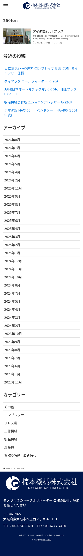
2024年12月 (13, 260)
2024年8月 (12, 285)
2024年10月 (13, 277)
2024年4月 (12, 309)
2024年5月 (12, 301)
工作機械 (10, 431)
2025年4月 (12, 228)
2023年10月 (13, 333)
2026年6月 (12, 155)
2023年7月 (12, 357)
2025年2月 (12, 244)
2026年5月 (12, 163)
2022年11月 (13, 382)
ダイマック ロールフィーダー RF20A (31, 81)
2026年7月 (12, 147)
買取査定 (31, 535)
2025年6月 (12, 220)
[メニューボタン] (6, 6)
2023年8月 (12, 349)
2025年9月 (12, 196)
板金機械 (10, 439)
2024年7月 (12, 293)
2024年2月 (12, 325)
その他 (9, 406)
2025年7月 (12, 212)
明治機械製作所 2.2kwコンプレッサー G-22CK (38, 102)
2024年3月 (12, 317)
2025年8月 (12, 204)
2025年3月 (12, 236)
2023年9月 (12, 341)
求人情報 (48, 535)
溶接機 (9, 447)
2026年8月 (12, 139)
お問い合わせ (59, 535)
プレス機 (10, 422)
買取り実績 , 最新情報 (20, 455)
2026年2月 (12, 180)
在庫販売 (39, 535)
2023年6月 (12, 365)
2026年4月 (12, 172)
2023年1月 (12, 374)
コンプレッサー (15, 414)
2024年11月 (13, 268)
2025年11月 (13, 188)
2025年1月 (12, 252)
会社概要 (22, 535)
